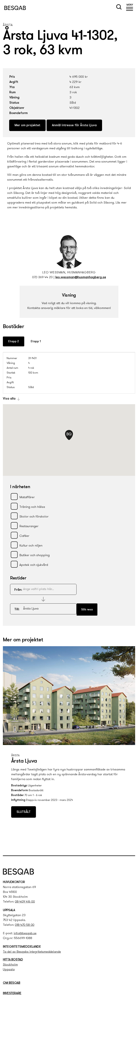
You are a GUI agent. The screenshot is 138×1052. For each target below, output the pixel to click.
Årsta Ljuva (24, 761)
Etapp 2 (13, 341)
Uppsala (9, 969)
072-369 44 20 (42, 277)
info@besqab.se (25, 933)
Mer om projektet (27, 125)
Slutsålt (24, 812)
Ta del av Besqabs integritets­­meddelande (32, 952)
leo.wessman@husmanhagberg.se (80, 277)
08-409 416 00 (25, 901)
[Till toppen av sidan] (131, 845)
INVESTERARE (12, 993)
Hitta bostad (13, 959)
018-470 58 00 (24, 925)
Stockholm (10, 964)
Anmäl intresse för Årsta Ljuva (74, 125)
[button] (129, 8)
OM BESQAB (11, 983)
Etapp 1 (36, 341)
